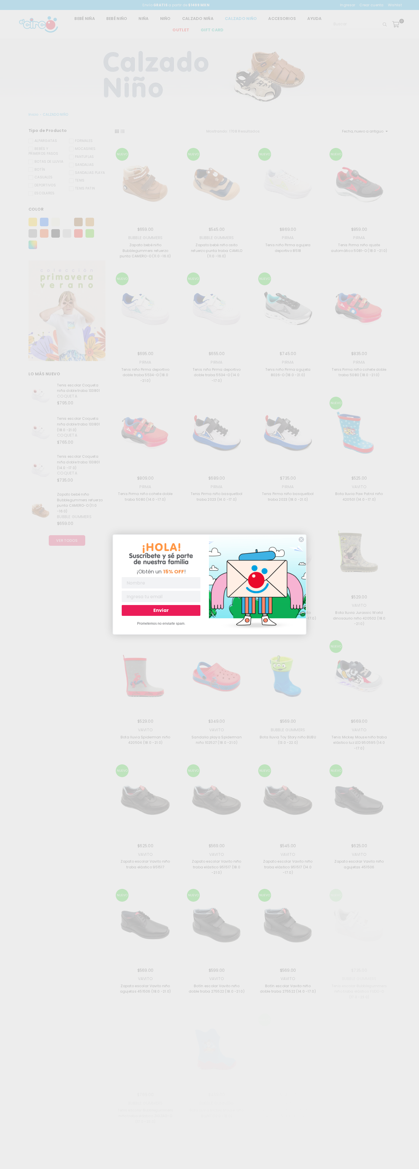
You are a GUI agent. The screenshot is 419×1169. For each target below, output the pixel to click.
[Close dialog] (301, 539)
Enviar (161, 610)
